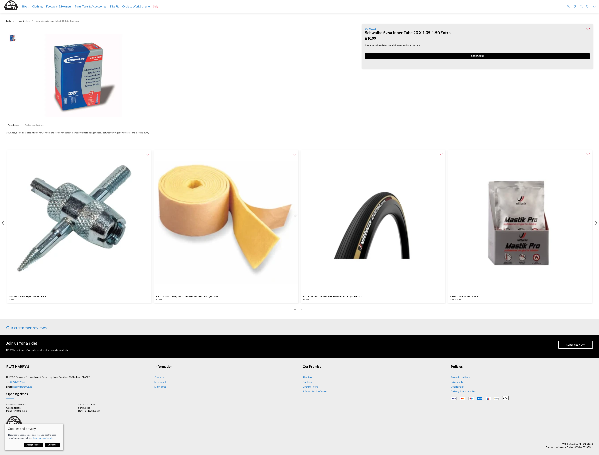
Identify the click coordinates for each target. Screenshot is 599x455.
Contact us (477, 56)
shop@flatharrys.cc (22, 386)
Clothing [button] (37, 6)
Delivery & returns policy (463, 391)
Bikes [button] (25, 6)
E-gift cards (160, 386)
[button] (581, 6)
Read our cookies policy (43, 438)
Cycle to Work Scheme (136, 6)
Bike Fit (114, 6)
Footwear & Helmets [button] (58, 6)
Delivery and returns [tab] (34, 125)
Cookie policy (457, 386)
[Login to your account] (568, 6)
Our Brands (308, 382)
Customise (53, 445)
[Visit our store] (574, 6)
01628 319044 (17, 382)
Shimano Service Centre (314, 391)
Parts (8, 21)
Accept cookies (34, 445)
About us (307, 377)
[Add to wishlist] (147, 153)
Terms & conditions (460, 377)
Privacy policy (457, 382)
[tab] (295, 309)
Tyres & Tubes (23, 21)
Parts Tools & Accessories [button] (90, 6)
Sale (155, 6)
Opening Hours (310, 386)
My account (160, 382)
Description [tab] (13, 125)
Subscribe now (575, 344)
